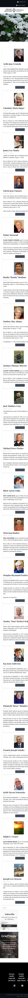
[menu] (26, 5)
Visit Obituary (20, 87)
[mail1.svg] (22, 985)
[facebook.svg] (14, 985)
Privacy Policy (20, 996)
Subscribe (9, 925)
